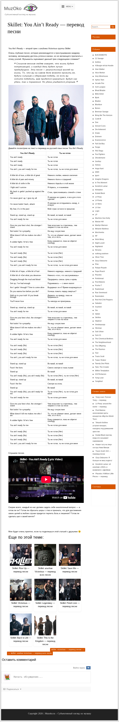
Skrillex (98, 317)
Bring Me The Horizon (103, 115)
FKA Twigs (99, 151)
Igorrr (97, 176)
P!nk (97, 264)
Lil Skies (98, 204)
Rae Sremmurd (101, 293)
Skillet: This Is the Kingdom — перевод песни (45, 641)
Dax (96, 122)
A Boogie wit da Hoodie (104, 66)
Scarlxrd (98, 307)
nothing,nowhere (101, 254)
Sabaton (98, 303)
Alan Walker (100, 69)
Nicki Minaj (99, 239)
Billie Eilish (99, 94)
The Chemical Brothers (104, 339)
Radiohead (99, 289)
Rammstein (99, 296)
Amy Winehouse (101, 76)
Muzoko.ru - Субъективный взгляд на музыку (68, 713)
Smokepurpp (100, 325)
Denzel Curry (100, 126)
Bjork (97, 98)
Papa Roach (100, 271)
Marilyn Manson (101, 225)
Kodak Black (100, 193)
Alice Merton (100, 73)
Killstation (99, 190)
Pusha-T (98, 285)
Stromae (98, 328)
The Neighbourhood (103, 342)
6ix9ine (98, 62)
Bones (97, 108)
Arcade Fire (99, 83)
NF (96, 236)
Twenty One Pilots (102, 364)
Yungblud (99, 381)
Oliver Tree (99, 257)
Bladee (98, 101)
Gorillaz (98, 161)
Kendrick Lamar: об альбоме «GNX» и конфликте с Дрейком (102, 467)
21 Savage (99, 58)
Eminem (98, 137)
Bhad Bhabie (100, 90)
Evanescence (100, 140)
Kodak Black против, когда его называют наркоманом (102, 438)
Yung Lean (99, 378)
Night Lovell (99, 243)
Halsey (98, 165)
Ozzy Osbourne (101, 261)
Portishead (99, 278)
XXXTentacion (100, 374)
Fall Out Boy (100, 144)
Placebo (98, 275)
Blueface (98, 105)
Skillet (97, 314)
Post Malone (100, 282)
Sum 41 (98, 335)
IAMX (97, 172)
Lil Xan (98, 207)
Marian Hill (99, 222)
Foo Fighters (100, 154)
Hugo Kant (99, 169)
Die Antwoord (100, 129)
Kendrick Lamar (101, 186)
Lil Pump (98, 200)
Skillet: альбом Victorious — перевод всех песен (45, 571)
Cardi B (98, 119)
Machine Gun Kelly (102, 218)
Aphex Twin (99, 80)
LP (96, 215)
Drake (97, 133)
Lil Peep (98, 197)
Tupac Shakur (100, 360)
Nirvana (98, 250)
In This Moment (101, 183)
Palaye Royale (101, 268)
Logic (97, 211)
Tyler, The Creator (102, 367)
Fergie (97, 147)
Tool (96, 353)
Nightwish (99, 246)
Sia (96, 310)
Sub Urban (99, 332)
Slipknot (98, 321)
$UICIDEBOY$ (101, 55)
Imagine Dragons (102, 179)
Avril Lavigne (100, 87)
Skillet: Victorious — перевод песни (67, 649)
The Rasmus (100, 349)
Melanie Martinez (102, 229)
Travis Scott (99, 356)
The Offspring (100, 346)
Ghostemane (100, 158)
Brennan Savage (101, 112)
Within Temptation (102, 371)
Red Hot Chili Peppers (104, 300)
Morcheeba (99, 232)
